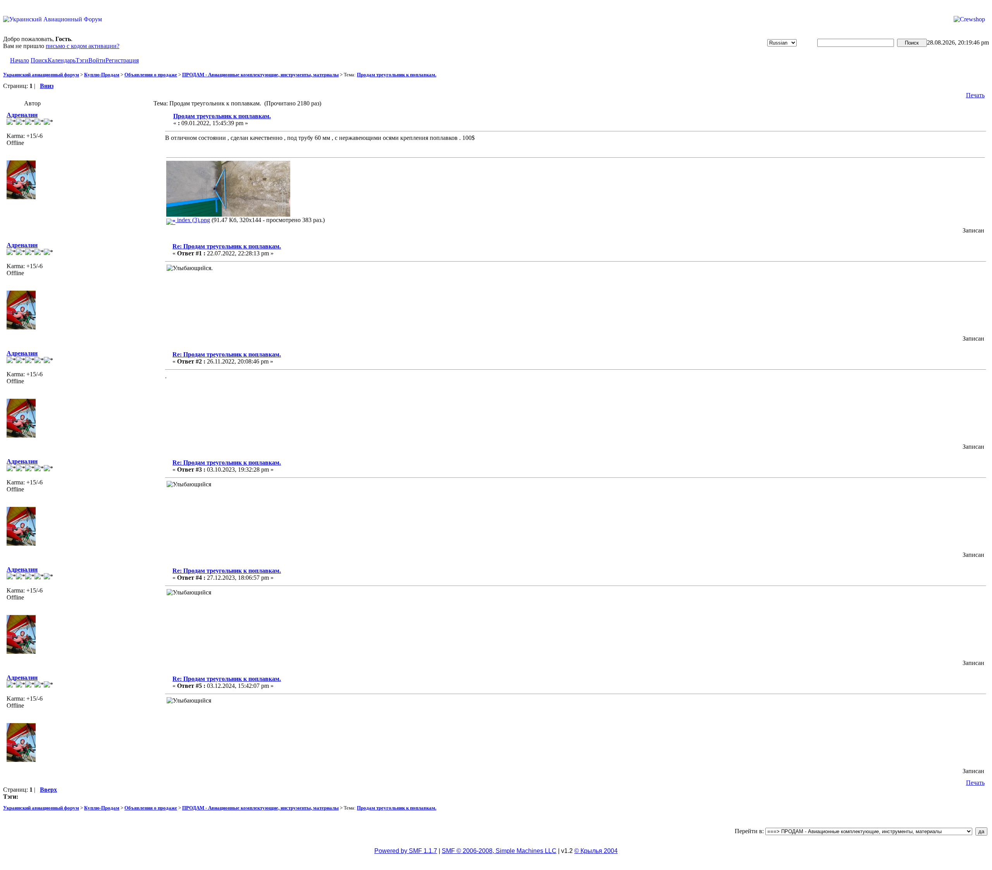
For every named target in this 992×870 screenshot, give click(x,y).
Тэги (82, 60)
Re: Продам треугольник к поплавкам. (226, 246)
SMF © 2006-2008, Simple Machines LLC (499, 851)
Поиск (39, 60)
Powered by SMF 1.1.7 (405, 851)
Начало (19, 60)
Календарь (62, 60)
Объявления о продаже (150, 75)
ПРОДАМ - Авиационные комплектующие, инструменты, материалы (260, 75)
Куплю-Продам (101, 75)
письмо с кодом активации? (82, 46)
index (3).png (193, 220)
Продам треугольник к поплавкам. (396, 75)
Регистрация (122, 60)
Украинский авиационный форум (41, 75)
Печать (975, 95)
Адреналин (22, 115)
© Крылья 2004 (596, 851)
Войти (96, 60)
